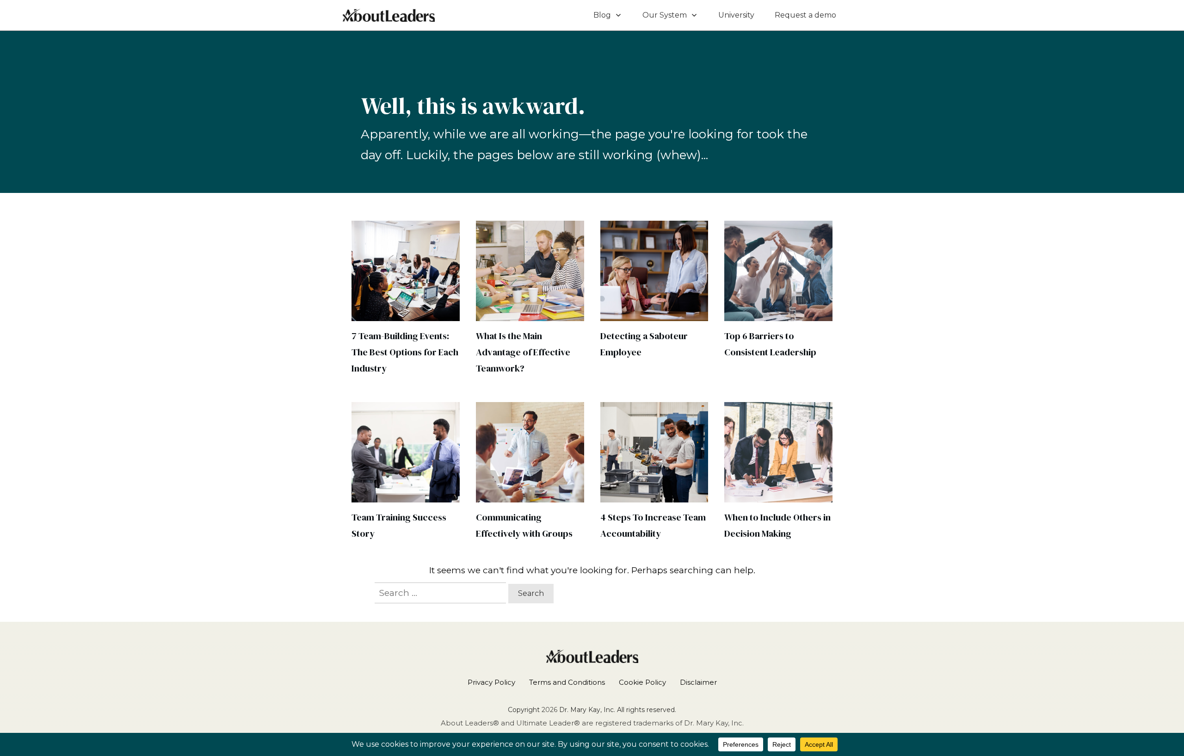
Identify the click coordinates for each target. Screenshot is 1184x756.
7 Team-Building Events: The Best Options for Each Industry (405, 352)
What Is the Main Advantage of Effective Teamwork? (523, 352)
